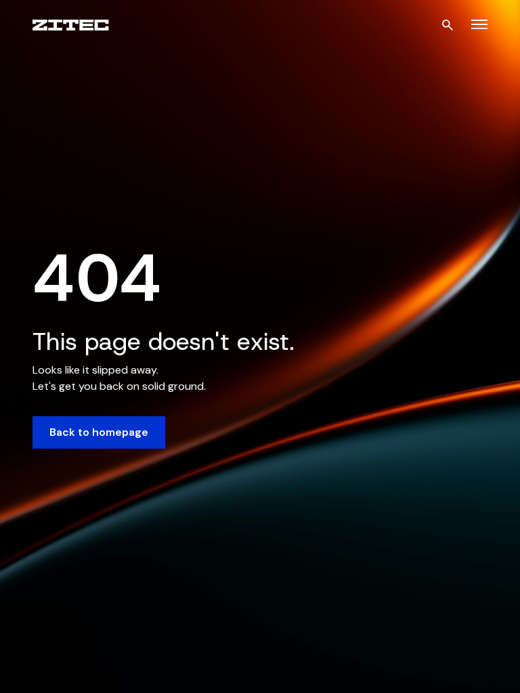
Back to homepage (98, 432)
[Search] (447, 25)
